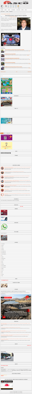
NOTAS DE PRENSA (3, 265)
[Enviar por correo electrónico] (1, 46)
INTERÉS (9, 9)
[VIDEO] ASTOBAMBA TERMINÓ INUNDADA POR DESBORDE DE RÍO (12, 58)
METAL (2, 261)
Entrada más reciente (3, 71)
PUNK (2, 271)
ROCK (8, 371)
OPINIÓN (7, 11)
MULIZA (2, 262)
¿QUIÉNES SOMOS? (3, 11)
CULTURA (2, 248)
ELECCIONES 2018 (3, 252)
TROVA (2, 275)
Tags (4, 133)
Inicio (16, 71)
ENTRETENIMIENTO (26, 369)
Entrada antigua (29, 71)
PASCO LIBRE (15, 391)
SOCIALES (2, 274)
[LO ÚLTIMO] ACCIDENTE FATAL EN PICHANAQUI (10, 62)
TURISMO (5, 9)
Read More (28, 55)
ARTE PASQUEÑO (13, 9)
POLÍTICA (26, 9)
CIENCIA (2, 246)
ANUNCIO (2, 245)
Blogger (21, 391)
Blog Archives (8, 133)
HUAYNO (30, 369)
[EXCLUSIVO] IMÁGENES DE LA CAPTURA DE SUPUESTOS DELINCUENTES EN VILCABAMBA (14, 49)
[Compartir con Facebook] (3, 46)
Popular (2, 133)
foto (1, 255)
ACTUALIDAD (2, 9)
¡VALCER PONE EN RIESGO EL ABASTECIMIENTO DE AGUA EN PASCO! (14, 171)
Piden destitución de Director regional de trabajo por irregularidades (16, 15)
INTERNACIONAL (10, 11)
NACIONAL (2, 264)
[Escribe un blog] (2, 46)
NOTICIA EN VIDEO (18, 9)
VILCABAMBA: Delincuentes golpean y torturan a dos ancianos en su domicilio (13, 66)
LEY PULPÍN (7, 370)
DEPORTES (22, 9)
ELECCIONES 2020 (3, 251)
